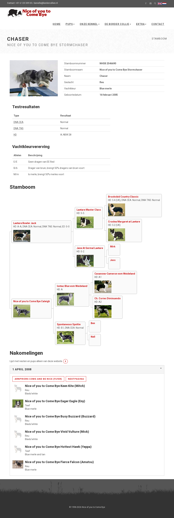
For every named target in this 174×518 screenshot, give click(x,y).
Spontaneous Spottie (69, 324)
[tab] (87, 369)
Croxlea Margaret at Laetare (124, 221)
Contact (157, 24)
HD (15, 134)
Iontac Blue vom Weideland (72, 286)
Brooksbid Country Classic (123, 196)
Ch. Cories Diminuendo (107, 298)
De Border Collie (117, 24)
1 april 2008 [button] (21, 369)
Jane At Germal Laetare (90, 248)
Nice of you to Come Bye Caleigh (31, 301)
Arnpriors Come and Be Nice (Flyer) (38, 379)
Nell (93, 336)
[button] (65, 361)
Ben (93, 323)
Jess (113, 260)
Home (56, 24)
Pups (69, 24)
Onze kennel (89, 24)
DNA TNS (18, 128)
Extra (140, 24)
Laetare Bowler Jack (24, 223)
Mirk (112, 246)
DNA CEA (18, 122)
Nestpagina (76, 379)
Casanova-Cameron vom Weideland (114, 273)
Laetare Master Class (89, 209)
